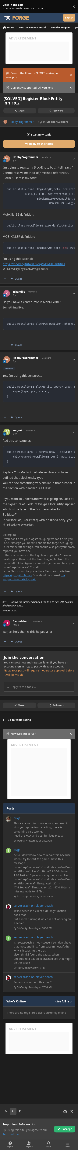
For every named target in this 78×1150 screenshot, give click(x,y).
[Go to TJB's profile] (8, 938)
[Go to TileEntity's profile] (8, 906)
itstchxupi (22, 896)
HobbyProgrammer (21, 122)
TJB (19, 967)
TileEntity (22, 928)
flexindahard (21, 621)
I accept (67, 1129)
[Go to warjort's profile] (6, 432)
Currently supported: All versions (32, 87)
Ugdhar (21, 840)
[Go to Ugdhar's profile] (8, 819)
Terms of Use (11, 1134)
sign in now (22, 666)
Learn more (7, 6)
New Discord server (23, 734)
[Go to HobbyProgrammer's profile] (5, 122)
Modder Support (57, 122)
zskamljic (19, 291)
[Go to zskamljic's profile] (6, 293)
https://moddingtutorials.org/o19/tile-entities (34, 264)
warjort (17, 430)
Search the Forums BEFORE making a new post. (32, 75)
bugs (17, 818)
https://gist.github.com (17, 575)
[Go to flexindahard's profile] (6, 623)
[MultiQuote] (5, 279)
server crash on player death (33, 906)
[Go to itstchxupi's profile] (8, 850)
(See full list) (63, 1001)
